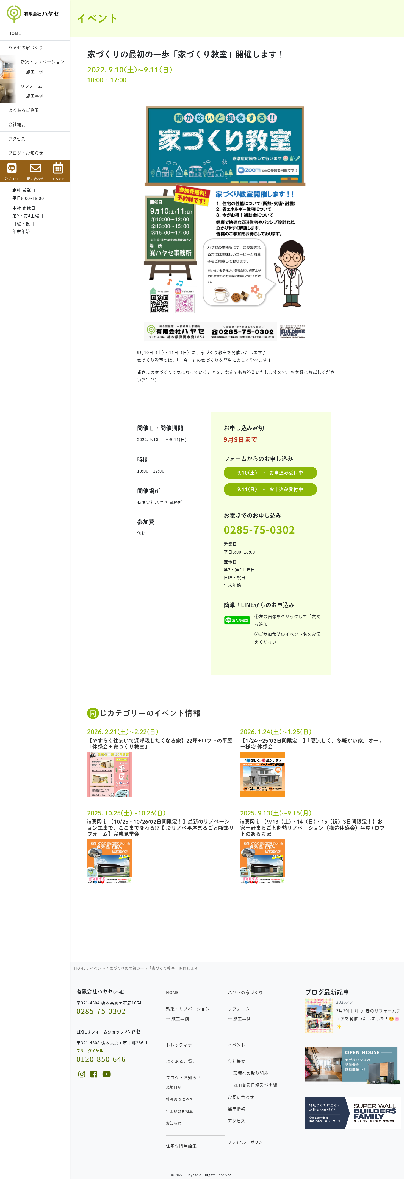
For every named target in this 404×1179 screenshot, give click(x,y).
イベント (236, 1045)
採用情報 (236, 1109)
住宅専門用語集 (181, 1146)
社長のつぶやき (179, 1099)
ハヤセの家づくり (25, 47)
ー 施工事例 (177, 1018)
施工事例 (32, 71)
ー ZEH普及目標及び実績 (253, 1085)
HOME (14, 33)
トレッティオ (179, 1045)
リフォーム (32, 86)
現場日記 (173, 1087)
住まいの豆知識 (179, 1111)
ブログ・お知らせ (25, 153)
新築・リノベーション (43, 61)
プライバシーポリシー (247, 1142)
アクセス (17, 138)
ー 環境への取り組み (248, 1073)
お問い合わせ (241, 1097)
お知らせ (173, 1123)
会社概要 (17, 124)
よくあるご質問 (23, 110)
